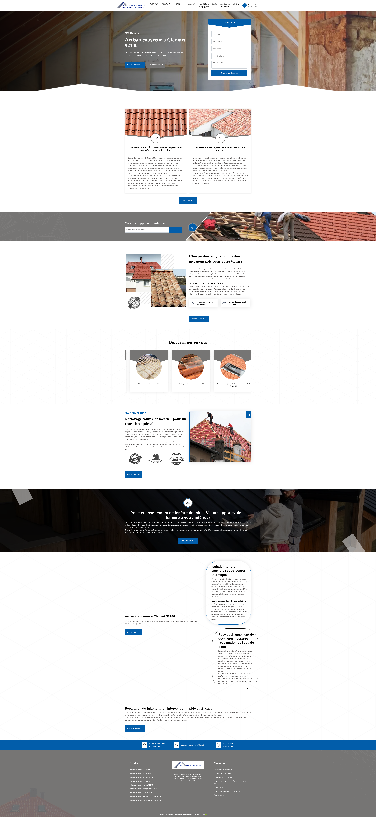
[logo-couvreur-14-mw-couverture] (188, 765)
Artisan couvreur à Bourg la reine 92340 (143, 789)
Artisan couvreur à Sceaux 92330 (141, 781)
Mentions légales (195, 814)
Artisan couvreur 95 (184, 776)
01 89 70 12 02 (253, 4)
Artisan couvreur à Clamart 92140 (141, 792)
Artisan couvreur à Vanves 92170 (141, 785)
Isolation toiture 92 (215, 3)
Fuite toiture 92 (236, 3)
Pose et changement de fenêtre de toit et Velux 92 (204, 5)
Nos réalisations (133, 65)
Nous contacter (154, 65)
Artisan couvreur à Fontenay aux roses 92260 (145, 796)
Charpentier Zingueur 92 (178, 3)
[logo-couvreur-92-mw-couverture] (130, 8)
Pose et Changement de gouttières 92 (225, 4)
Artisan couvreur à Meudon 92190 (141, 777)
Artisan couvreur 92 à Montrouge (152, 3)
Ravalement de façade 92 (165, 3)
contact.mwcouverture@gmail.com (194, 745)
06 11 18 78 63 (253, 7)
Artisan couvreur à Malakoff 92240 (141, 773)
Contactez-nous (197, 319)
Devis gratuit (187, 200)
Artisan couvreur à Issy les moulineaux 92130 (145, 800)
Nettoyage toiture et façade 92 (191, 3)
